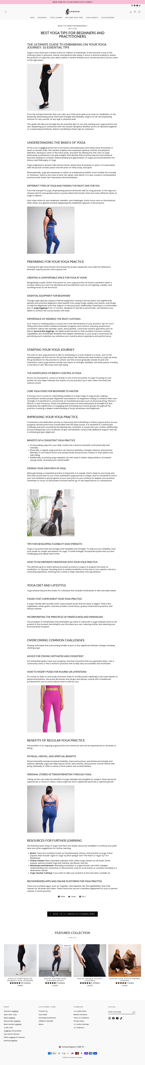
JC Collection (79, 1028)
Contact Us (43, 1011)
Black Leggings (9, 1018)
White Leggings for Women (14, 1037)
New (33, 17)
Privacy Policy (79, 1021)
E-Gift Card (8, 1028)
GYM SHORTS (92, 17)
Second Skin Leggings (12, 1021)
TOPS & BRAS (56, 17)
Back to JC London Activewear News (74, 914)
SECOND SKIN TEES (74, 17)
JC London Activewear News (75, 26)
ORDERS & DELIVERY (46, 1021)
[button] (15, 983)
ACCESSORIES (107, 17)
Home (60, 26)
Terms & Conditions (81, 1018)
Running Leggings (10, 1041)
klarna (41, 1024)
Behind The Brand (80, 1015)
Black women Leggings (13, 1024)
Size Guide (43, 1015)
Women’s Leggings (11, 1011)
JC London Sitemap (81, 1024)
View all (72, 937)
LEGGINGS (42, 17)
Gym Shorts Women (12, 1034)
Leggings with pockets (12, 1031)
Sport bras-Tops (10, 1015)
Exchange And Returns (47, 1018)
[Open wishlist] (135, 12)
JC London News (80, 1011)
